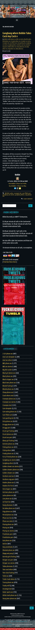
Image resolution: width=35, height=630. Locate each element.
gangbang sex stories (8, 195)
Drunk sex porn (7, 437)
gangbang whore (19, 195)
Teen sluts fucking (8, 573)
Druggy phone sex (8, 424)
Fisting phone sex (8, 447)
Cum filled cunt (13, 43)
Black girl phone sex (9, 373)
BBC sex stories (20, 39)
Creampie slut (6, 43)
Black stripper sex (8, 379)
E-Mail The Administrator (7, 624)
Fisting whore (7, 450)
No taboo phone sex (9, 508)
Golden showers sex (9, 473)
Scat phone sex (7, 540)
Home (9, 621)
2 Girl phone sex (8, 354)
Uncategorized (7, 589)
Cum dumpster (7, 408)
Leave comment (27, 199)
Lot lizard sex (7, 502)
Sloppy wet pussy (8, 553)
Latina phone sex (8, 495)
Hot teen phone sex (9, 492)
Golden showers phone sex (11, 469)
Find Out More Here (9, 262)
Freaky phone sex (8, 453)
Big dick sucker (27, 39)
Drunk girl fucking (8, 431)
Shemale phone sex (9, 550)
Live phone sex (7, 498)
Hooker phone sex (12, 46)
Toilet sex (5, 576)
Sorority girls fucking (9, 556)
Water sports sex (8, 592)
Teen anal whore (8, 569)
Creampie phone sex (15, 41)
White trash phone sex (10, 595)
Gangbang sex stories (9, 460)
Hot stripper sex (8, 489)
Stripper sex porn (8, 560)
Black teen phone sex (9, 383)
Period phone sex (8, 515)
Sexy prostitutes (8, 547)
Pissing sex (6, 527)
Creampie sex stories (26, 41)
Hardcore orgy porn (9, 479)
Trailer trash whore (9, 579)
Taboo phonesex (19, 48)
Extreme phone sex (9, 444)
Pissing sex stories (8, 531)
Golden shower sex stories (11, 466)
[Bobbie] (17, 178)
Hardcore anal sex (21, 45)
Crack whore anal (8, 395)
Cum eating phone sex (9, 412)
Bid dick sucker (9, 193)
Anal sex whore (7, 360)
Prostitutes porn (8, 534)
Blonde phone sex (8, 389)
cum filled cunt (26, 193)
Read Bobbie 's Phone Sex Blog (17, 186)
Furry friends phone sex (10, 457)
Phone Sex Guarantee (21, 621)
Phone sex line (7, 518)
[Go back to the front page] (17, 11)
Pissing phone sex (8, 524)
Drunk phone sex (8, 434)
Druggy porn (7, 428)
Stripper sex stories (9, 563)
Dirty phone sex (7, 421)
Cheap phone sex (8, 392)
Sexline (5, 544)
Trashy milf (6, 585)
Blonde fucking (7, 386)
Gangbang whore (12, 45)
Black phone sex (6, 41)
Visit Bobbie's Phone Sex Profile (17, 183)
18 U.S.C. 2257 (13, 621)
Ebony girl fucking (8, 440)
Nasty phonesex (20, 46)
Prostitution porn (8, 537)
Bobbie (5, 39)
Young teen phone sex (9, 598)
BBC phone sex (12, 39)
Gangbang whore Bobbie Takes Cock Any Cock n (17, 34)
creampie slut (17, 193)
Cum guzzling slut (21, 43)
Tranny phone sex (8, 582)
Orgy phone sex (11, 48)
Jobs (26, 621)
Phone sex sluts (7, 521)
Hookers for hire (8, 486)
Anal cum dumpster (9, 357)
